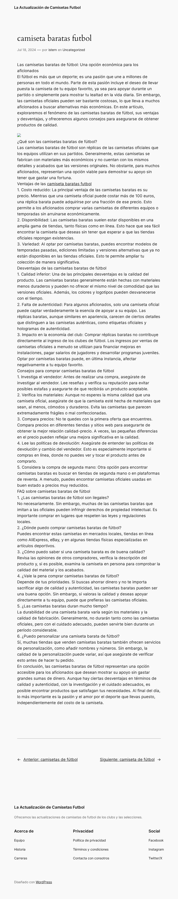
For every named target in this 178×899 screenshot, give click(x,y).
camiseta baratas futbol (69, 183)
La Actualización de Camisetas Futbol (47, 7)
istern (52, 50)
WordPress (44, 882)
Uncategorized (74, 50)
